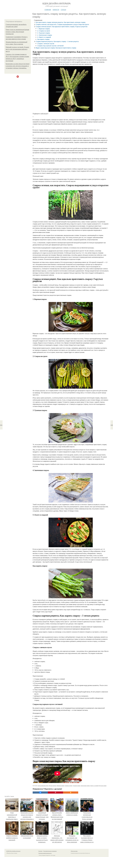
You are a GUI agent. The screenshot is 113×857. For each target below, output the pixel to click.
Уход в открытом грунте (43, 785)
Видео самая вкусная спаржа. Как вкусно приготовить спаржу (56, 48)
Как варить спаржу (43, 39)
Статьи (63, 9)
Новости (56, 9)
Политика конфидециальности (45, 853)
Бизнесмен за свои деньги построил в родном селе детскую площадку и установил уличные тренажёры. (17, 66)
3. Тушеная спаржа (43, 33)
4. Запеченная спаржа (44, 35)
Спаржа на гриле (68, 785)
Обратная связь (74, 851)
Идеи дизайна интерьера (56, 3)
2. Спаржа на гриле (43, 31)
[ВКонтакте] (40, 792)
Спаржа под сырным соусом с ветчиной (50, 46)
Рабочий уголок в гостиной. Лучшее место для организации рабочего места (17, 49)
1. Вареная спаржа (43, 29)
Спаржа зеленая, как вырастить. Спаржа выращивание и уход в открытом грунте (62, 24)
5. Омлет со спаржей (44, 37)
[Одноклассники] (70, 792)
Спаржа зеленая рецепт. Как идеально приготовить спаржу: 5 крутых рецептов (61, 27)
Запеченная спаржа (85, 785)
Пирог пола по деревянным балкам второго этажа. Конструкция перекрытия (17, 32)
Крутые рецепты (52, 785)
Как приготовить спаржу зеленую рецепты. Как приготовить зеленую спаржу (60, 22)
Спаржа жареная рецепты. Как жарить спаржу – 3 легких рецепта (57, 41)
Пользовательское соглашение (50, 851)
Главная (47, 9)
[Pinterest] (55, 792)
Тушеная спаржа (76, 785)
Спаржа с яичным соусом (45, 44)
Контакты (40, 851)
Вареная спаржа (60, 785)
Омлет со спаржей (94, 785)
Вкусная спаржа (102, 785)
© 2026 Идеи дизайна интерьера (13, 851)
